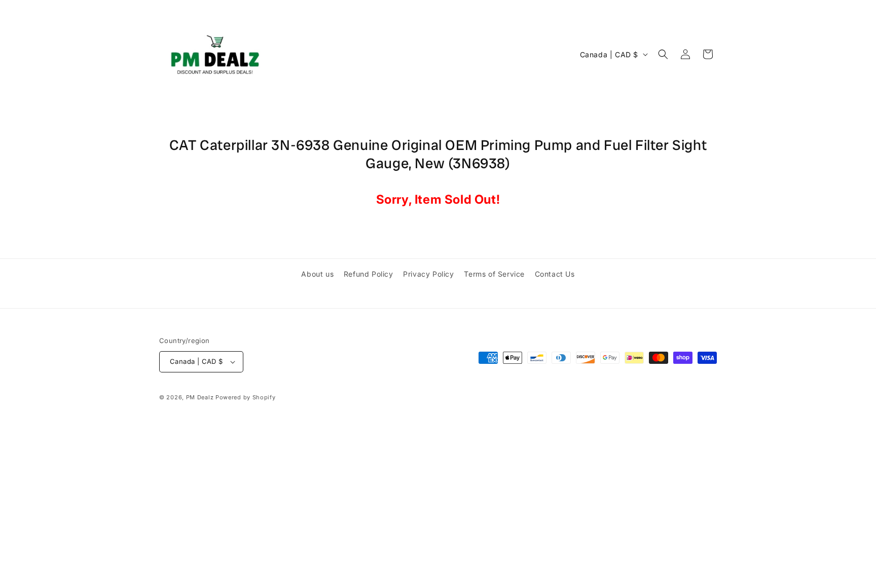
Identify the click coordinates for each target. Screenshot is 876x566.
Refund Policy (368, 274)
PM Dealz (200, 397)
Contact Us (555, 274)
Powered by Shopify (245, 397)
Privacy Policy (428, 274)
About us (317, 274)
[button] (663, 54)
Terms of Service (494, 274)
